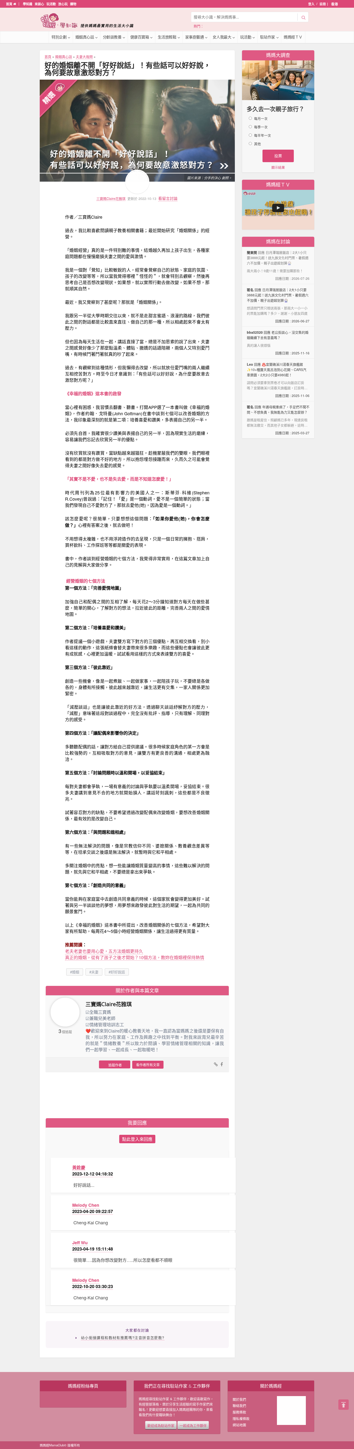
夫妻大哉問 (84, 56)
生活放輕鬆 (167, 37)
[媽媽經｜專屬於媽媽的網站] (90, 20)
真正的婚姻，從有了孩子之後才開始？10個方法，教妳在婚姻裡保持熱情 (134, 957)
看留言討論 (167, 198)
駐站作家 (267, 37)
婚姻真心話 (84, 37)
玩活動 (51, 3)
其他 (257, 143)
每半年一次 (262, 135)
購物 (73, 3)
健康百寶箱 (139, 37)
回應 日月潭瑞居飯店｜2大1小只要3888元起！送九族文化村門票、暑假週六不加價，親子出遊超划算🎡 (278, 305)
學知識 (27, 3)
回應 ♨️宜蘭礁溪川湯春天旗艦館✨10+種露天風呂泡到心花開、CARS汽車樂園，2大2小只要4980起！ (278, 380)
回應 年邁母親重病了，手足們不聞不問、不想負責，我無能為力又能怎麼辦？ (278, 419)
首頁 (9, 3)
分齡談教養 (112, 37)
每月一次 (261, 118)
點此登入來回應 (137, 1139)
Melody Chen (85, 1205)
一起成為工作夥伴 (193, 1425)
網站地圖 (239, 1424)
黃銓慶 (78, 1167)
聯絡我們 (239, 1405)
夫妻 (94, 971)
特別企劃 (59, 37)
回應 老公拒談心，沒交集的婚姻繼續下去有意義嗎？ (278, 342)
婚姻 (75, 971)
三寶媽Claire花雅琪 (110, 198)
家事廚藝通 (194, 37)
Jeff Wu (80, 1242)
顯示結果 (278, 167)
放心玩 (63, 3)
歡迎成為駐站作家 (160, 1425)
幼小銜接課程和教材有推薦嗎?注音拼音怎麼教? (122, 1337)
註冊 (323, 3)
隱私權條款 (241, 1418)
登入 (311, 3)
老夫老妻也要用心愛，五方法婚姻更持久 (104, 951)
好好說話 (118, 971)
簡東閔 (252, 252)
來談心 (39, 3)
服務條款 (239, 1412)
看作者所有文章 (148, 1064)
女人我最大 (222, 37)
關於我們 (239, 1399)
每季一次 (261, 126)
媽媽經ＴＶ (293, 37)
